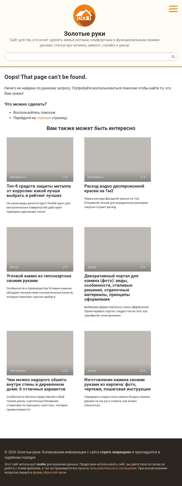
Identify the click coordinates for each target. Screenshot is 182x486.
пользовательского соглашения (113, 468)
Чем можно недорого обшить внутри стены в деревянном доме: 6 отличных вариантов (37, 384)
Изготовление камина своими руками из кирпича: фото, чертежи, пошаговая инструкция (117, 384)
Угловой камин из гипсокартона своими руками (39, 278)
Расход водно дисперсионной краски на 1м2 (114, 188)
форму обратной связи (49, 472)
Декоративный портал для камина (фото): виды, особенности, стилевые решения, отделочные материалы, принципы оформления (111, 287)
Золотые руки (84, 33)
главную (44, 118)
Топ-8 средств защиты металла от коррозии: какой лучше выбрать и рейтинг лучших (39, 191)
